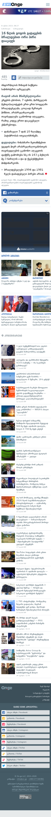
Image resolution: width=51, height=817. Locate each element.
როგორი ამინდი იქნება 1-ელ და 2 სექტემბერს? (15, 272)
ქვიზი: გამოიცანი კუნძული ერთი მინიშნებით (25, 441)
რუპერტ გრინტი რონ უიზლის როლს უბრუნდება (25, 469)
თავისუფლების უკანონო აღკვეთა (32, 180)
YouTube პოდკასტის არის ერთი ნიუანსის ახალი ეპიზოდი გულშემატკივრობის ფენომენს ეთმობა (25, 558)
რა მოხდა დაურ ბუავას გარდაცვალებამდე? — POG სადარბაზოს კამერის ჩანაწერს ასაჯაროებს (25, 623)
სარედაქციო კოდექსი (41, 693)
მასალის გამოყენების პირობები (37, 696)
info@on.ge (22, 779)
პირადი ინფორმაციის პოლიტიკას (25, 790)
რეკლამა (46, 690)
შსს (14, 180)
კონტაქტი (46, 700)
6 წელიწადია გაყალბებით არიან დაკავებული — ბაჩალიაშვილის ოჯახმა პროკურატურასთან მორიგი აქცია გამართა (25, 522)
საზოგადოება (18, 29)
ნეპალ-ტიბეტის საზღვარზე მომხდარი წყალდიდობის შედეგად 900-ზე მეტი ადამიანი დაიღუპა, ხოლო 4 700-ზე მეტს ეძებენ (25, 426)
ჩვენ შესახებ (45, 686)
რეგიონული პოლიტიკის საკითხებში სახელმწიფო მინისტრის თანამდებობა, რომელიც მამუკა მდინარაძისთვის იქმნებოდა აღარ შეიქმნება (25, 485)
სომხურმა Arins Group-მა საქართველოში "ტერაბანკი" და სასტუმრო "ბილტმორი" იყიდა (25, 655)
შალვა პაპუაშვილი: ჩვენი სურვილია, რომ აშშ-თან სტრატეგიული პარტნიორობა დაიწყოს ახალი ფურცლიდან (15, 311)
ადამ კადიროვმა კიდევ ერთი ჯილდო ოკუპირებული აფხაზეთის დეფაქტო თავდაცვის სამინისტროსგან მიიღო (25, 670)
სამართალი (5, 29)
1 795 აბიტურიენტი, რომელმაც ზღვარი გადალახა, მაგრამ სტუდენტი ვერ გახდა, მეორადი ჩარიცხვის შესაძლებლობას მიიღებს (25, 607)
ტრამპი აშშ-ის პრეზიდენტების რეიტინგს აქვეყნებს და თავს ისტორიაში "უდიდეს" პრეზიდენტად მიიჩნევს (25, 639)
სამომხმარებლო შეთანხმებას (24, 787)
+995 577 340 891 (36, 779)
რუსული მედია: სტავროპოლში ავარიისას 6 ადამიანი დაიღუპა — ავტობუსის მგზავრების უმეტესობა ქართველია (25, 574)
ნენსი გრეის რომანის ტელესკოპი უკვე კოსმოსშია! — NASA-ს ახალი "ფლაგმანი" (25, 411)
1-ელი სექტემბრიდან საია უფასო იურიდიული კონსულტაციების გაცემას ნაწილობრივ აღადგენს (25, 350)
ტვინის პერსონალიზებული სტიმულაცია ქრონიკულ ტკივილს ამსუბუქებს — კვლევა (25, 455)
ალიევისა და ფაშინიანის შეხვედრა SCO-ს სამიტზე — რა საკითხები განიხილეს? (25, 364)
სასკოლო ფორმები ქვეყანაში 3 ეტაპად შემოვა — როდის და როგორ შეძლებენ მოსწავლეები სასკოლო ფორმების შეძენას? (25, 590)
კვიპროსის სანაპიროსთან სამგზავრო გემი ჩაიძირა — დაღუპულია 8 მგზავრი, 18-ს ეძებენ (25, 378)
